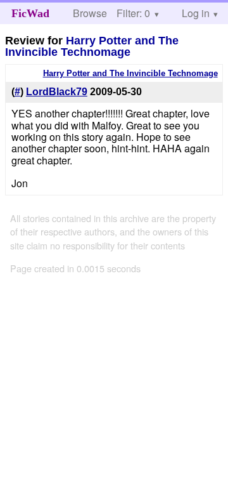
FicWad (30, 13)
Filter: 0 (133, 13)
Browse (90, 13)
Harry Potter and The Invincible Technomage (92, 46)
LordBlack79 (56, 91)
